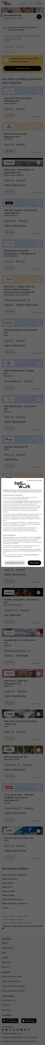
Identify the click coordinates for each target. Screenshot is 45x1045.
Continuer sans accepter (34, 480)
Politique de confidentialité (30, 554)
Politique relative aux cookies (14, 556)
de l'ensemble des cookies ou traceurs (24, 501)
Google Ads (38, 537)
